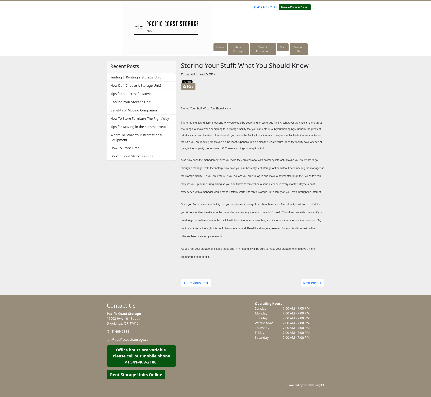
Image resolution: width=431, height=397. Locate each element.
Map (283, 47)
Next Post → (312, 282)
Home (220, 47)
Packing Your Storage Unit (130, 102)
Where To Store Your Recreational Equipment (136, 137)
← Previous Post (196, 282)
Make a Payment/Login (294, 7)
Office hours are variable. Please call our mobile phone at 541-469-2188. (141, 356)
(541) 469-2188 (265, 7)
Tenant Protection (263, 49)
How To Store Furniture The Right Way (139, 118)
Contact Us (299, 49)
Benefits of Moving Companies (133, 110)
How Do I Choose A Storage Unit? (135, 85)
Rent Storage (238, 49)
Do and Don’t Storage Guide (131, 156)
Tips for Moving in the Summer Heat (138, 126)
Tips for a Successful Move (130, 93)
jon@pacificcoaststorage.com (129, 339)
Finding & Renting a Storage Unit (135, 77)
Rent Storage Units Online (136, 374)
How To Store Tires (124, 148)
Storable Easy (312, 385)
